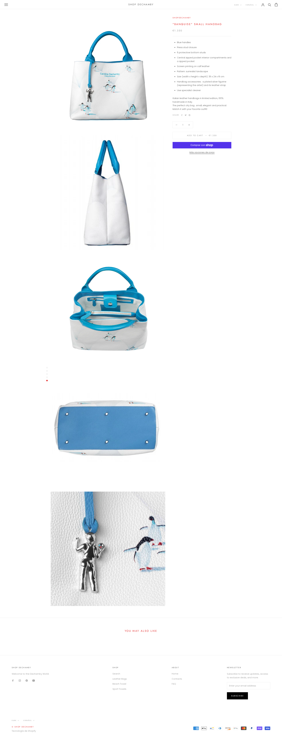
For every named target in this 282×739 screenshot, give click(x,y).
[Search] (269, 4)
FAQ (174, 683)
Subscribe (237, 695)
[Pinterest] (189, 115)
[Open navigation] (6, 4)
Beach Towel (119, 683)
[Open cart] (276, 4)
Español (250, 5)
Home (175, 673)
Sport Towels (119, 688)
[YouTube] (33, 680)
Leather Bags (120, 678)
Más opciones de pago (202, 152)
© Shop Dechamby (23, 727)
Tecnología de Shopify (24, 730)
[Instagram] (20, 680)
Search (116, 673)
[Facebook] (182, 115)
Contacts (177, 678)
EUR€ (236, 5)
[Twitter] (186, 115)
